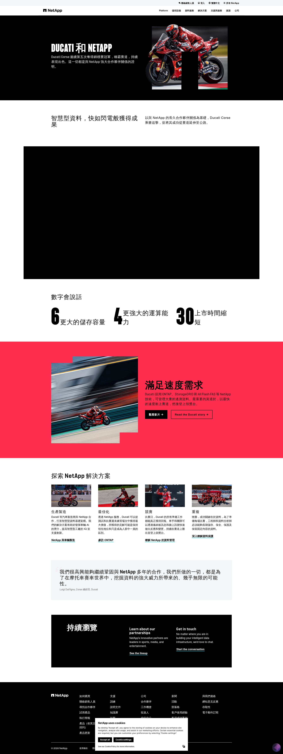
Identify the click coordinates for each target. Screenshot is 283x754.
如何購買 (84, 696)
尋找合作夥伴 (87, 707)
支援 (112, 696)
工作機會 (146, 707)
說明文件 (115, 707)
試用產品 (84, 712)
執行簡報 (84, 718)
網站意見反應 (210, 701)
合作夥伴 (146, 701)
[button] (163, 10)
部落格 (176, 707)
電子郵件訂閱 (210, 712)
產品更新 (84, 733)
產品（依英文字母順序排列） (92, 725)
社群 (112, 718)
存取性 (206, 707)
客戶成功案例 (179, 718)
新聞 (174, 696)
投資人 (145, 712)
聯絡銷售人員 (87, 701)
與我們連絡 (209, 696)
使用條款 (83, 748)
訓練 (112, 701)
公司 (143, 696)
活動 (174, 701)
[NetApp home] (52, 10)
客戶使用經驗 (179, 712)
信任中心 (146, 718)
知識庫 (114, 712)
